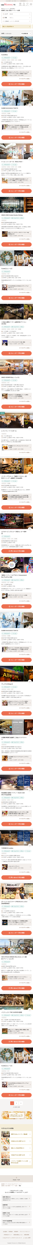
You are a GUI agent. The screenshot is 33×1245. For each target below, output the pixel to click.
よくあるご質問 (26, 1237)
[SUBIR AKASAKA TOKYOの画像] (16, 98)
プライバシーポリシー (25, 1231)
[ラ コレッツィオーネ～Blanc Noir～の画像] (16, 151)
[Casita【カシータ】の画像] (16, 258)
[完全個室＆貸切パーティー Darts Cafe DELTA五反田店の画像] (16, 782)
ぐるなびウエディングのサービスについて (12, 1237)
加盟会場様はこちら (18, 1234)
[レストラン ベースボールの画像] (16, 420)
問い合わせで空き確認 (17, 551)
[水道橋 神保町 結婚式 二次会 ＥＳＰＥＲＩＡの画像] (16, 727)
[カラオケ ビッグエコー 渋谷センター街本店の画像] (16, 521)
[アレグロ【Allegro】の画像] (16, 673)
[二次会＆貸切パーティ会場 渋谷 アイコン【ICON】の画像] (16, 311)
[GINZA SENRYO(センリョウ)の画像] (16, 367)
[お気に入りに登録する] (30, 52)
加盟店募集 (26, 1234)
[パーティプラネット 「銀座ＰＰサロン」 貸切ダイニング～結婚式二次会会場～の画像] (16, 466)
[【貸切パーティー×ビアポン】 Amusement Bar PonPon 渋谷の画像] (16, 565)
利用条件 (16, 1231)
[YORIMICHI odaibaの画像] (16, 838)
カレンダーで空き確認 (17, 84)
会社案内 (5, 1231)
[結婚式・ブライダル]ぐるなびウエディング (11, 1184)
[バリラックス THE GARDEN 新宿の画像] (16, 1002)
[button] (16, 1198)
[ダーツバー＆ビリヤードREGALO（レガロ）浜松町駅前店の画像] (16, 891)
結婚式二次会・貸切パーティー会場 (9, 1185)
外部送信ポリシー (8, 1234)
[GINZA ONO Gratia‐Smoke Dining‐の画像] (16, 205)
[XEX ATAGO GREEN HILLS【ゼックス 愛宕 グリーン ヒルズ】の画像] (16, 946)
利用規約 (11, 1231)
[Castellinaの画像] (16, 44)
